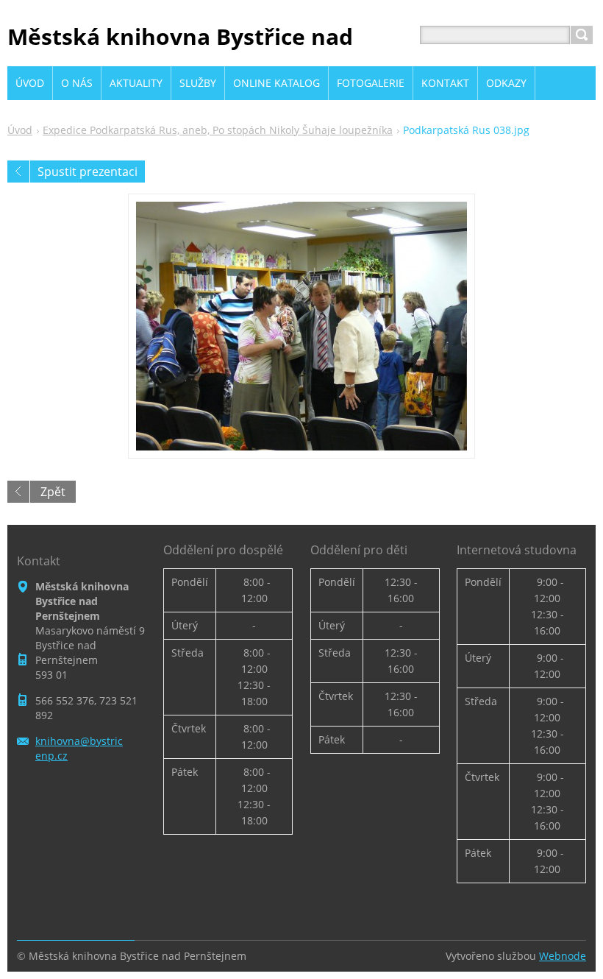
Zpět (52, 492)
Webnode (562, 956)
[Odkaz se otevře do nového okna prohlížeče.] (301, 326)
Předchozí (18, 171)
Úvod (19, 130)
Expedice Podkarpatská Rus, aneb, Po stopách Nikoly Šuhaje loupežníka (218, 130)
